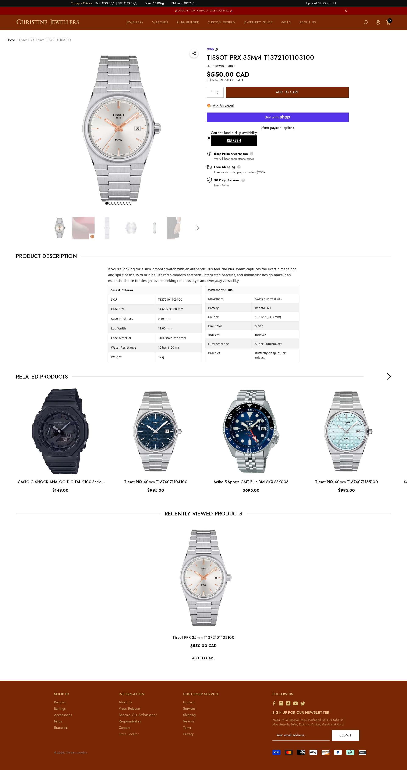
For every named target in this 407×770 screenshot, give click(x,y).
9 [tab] (130, 203)
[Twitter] (303, 703)
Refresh (234, 140)
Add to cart (287, 92)
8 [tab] (127, 203)
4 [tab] (115, 203)
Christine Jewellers (76, 752)
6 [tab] (121, 203)
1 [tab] (106, 203)
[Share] (194, 53)
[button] (137, 22)
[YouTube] (296, 703)
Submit (346, 735)
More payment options (277, 127)
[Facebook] (275, 703)
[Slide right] (197, 228)
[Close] (346, 11)
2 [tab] (109, 203)
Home (10, 40)
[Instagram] (282, 703)
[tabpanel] (118, 128)
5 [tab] (118, 203)
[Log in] (378, 22)
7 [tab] (124, 203)
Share (194, 53)
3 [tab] (112, 203)
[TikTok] (289, 703)
